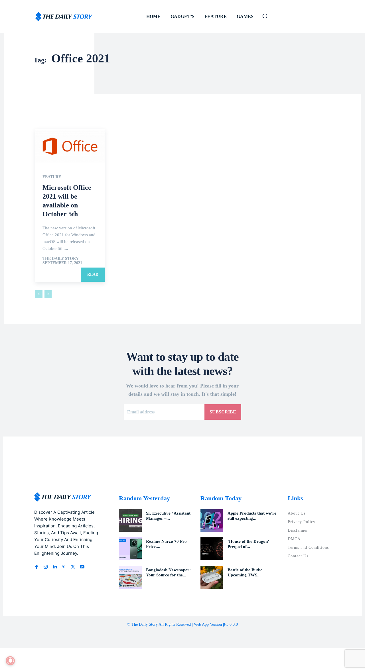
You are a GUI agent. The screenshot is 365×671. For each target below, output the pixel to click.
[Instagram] (45, 567)
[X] (73, 567)
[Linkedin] (54, 567)
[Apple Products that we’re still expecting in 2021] (211, 520)
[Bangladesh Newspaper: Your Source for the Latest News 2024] (130, 577)
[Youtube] (82, 567)
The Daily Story (60, 258)
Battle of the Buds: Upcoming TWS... (245, 572)
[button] (265, 16)
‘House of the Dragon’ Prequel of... (248, 544)
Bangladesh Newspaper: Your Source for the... (168, 572)
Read (92, 274)
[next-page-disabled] (48, 294)
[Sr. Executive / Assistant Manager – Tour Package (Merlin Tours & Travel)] (130, 520)
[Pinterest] (64, 567)
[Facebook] (36, 567)
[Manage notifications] (10, 660)
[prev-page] (38, 294)
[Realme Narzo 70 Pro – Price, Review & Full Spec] (130, 548)
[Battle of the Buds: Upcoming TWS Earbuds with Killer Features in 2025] (211, 577)
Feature (51, 177)
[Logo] (63, 16)
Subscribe (223, 411)
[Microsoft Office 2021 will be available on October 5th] (70, 146)
